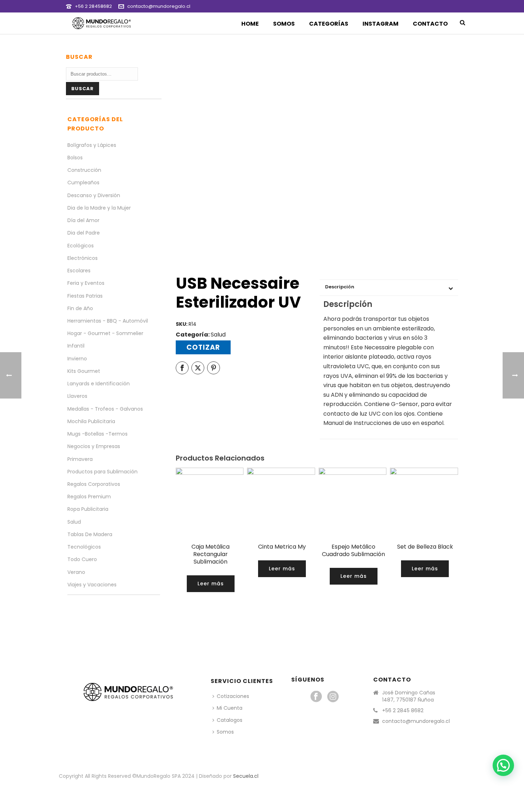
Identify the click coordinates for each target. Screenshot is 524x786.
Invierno (77, 358)
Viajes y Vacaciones (92, 584)
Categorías (328, 24)
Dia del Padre (83, 232)
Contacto (430, 24)
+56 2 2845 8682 (402, 710)
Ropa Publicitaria (87, 509)
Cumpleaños (83, 182)
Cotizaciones (233, 696)
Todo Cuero (82, 559)
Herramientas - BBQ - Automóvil (107, 320)
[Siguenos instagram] (333, 697)
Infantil (75, 345)
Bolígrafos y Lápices (91, 145)
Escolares (79, 270)
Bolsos (75, 157)
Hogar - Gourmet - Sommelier (105, 333)
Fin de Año (80, 308)
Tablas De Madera (89, 534)
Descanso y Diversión (93, 195)
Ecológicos (80, 245)
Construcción (84, 170)
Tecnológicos (84, 546)
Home (250, 24)
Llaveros (77, 396)
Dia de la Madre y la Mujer (99, 207)
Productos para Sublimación (102, 471)
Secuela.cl (245, 776)
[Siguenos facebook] (316, 697)
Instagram (381, 24)
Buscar (82, 88)
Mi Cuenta (229, 707)
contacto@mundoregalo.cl (158, 6)
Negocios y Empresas (93, 446)
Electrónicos (82, 258)
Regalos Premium (89, 496)
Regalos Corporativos (93, 484)
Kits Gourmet (83, 371)
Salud (218, 334)
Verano (76, 572)
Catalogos (229, 720)
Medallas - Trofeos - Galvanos (105, 408)
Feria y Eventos (85, 283)
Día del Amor (83, 220)
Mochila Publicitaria (91, 421)
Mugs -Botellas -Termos (97, 433)
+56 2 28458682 (93, 6)
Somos (284, 24)
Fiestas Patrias (85, 295)
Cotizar (203, 347)
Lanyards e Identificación (98, 383)
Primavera (80, 459)
